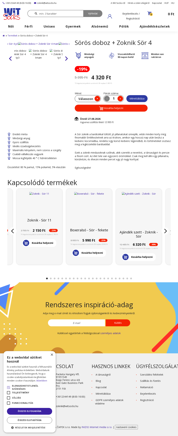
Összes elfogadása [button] (29, 411)
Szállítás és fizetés (150, 380)
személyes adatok (110, 333)
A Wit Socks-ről (118, 3)
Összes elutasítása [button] (29, 420)
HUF (166, 3)
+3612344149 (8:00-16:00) (18, 3)
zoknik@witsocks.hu (46, 3)
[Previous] (13, 231)
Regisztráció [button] (147, 400)
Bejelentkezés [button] (148, 393)
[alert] (29, 392)
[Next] (165, 231)
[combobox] (88, 98)
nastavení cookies (126, 427)
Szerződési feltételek (151, 374)
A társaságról (103, 374)
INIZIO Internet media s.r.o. (97, 427)
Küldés (118, 322)
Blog (98, 380)
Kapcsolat (157, 3)
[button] (124, 16)
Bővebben (42, 380)
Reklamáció (146, 387)
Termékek (12, 35)
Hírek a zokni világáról (138, 3)
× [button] (51, 355)
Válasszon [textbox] (85, 99)
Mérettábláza (137, 98)
